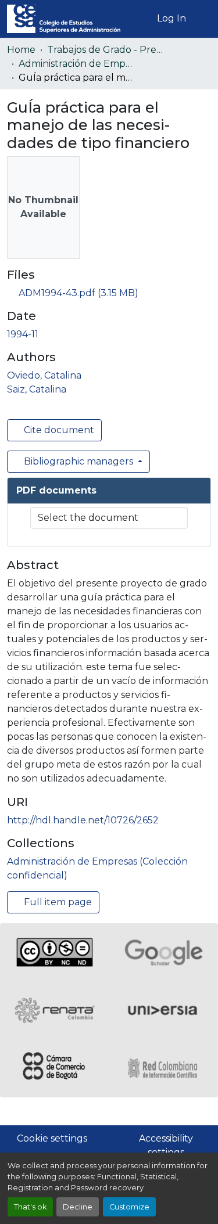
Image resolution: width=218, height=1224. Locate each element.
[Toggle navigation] (202, 19)
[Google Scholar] (164, 952)
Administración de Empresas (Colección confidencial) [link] (77, 63)
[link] (109, 293)
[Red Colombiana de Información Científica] (164, 1068)
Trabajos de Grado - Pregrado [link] (105, 49)
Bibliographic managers (78, 461)
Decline (77, 1207)
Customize (129, 1207)
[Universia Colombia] (164, 1010)
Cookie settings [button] (52, 1138)
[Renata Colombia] (54, 1010)
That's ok (30, 1207)
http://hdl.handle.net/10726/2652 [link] (83, 820)
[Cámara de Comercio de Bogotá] (54, 1068)
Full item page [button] (57, 902)
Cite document (58, 429)
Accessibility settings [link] (166, 1145)
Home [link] (21, 49)
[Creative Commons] (54, 952)
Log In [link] (171, 18)
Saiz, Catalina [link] (36, 389)
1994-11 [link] (22, 334)
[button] (63, 19)
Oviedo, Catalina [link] (44, 375)
